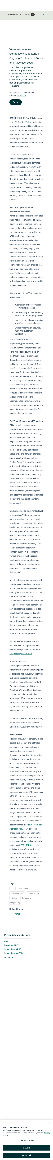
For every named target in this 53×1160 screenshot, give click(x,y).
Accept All (26, 1155)
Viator (28, 122)
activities (14, 898)
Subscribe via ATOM (13, 953)
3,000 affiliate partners (29, 845)
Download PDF (11, 945)
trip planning (15, 903)
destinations (26, 898)
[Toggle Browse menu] (43, 14)
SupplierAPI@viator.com (21, 653)
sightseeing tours (17, 893)
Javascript (9, 957)
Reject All (26, 1148)
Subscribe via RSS (12, 949)
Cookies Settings (26, 1140)
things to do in (33, 893)
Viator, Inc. (21, 96)
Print (6, 941)
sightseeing (23, 888)
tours (12, 888)
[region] (26, 1140)
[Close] (50, 1123)
